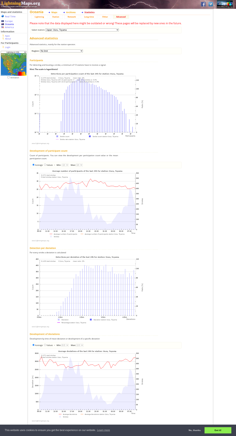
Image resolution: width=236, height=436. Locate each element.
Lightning (39, 16)
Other (105, 16)
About (8, 38)
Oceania (9, 24)
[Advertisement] (12, 98)
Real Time (10, 16)
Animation (15, 77)
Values (50, 165)
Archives (71, 12)
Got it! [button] (217, 430)
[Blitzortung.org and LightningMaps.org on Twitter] (210, 4)
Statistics (89, 12)
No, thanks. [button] (195, 430)
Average (39, 165)
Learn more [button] (103, 430)
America (9, 27)
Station (55, 16)
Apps (7, 35)
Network (72, 16)
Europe (9, 21)
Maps (54, 12)
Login (7, 47)
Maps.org (20, 3)
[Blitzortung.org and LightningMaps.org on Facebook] (203, 4)
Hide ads (224, 110)
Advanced (121, 16)
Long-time (89, 16)
